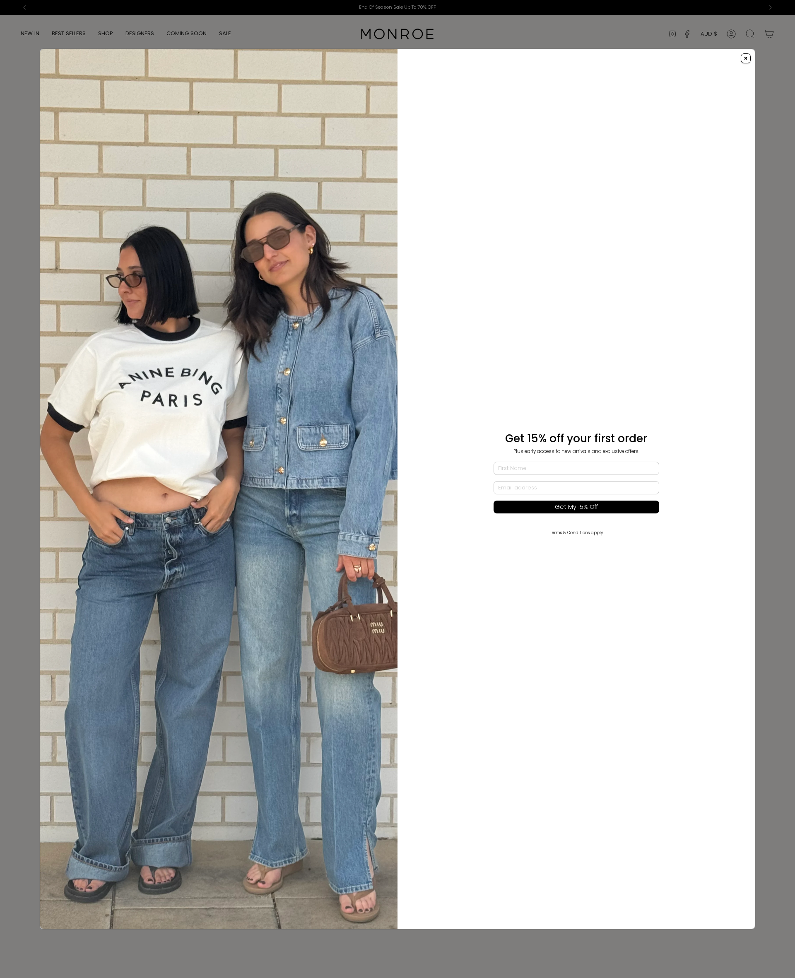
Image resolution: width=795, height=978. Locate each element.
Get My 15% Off (576, 507)
